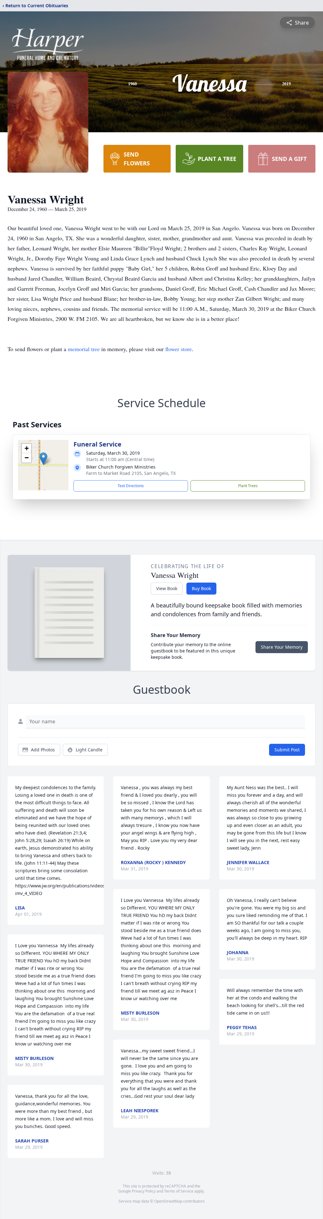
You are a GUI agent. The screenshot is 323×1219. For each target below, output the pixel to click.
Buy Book (201, 588)
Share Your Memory (281, 647)
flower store (178, 349)
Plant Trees (248, 485)
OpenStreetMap (168, 1201)
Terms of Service (178, 1191)
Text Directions (131, 485)
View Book (166, 588)
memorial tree (84, 349)
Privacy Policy (144, 1191)
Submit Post (287, 750)
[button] (43, 458)
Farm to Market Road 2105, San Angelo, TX (131, 473)
